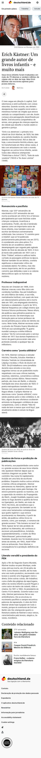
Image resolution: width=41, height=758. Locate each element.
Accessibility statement (11, 717)
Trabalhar (24, 9)
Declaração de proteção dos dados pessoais (20, 693)
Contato (4, 688)
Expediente (6, 698)
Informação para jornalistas (12, 712)
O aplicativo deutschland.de (13, 703)
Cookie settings (7, 722)
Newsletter (6, 708)
